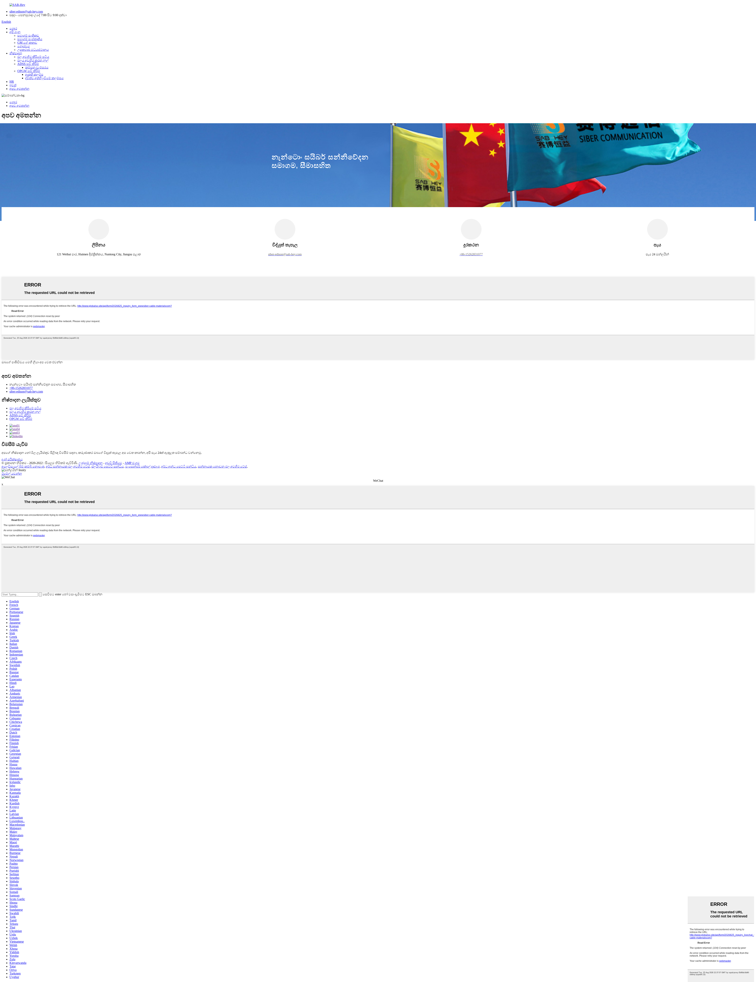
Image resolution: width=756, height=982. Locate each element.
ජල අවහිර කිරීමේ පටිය (33, 56)
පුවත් (12, 85)
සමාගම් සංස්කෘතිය (29, 39)
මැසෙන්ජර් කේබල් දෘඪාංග (142, 466)
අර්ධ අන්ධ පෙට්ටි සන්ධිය (178, 466)
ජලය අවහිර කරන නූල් (32, 60)
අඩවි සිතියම (113, 463)
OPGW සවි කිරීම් (28, 71)
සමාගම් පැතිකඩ (28, 35)
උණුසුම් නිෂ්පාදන (91, 463)
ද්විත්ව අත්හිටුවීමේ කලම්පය (44, 78)
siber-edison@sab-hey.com (26, 11)
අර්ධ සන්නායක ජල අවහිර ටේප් (68, 466)
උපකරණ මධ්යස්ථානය (33, 49)
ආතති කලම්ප (34, 74)
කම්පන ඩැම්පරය (36, 67)
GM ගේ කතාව (27, 42)
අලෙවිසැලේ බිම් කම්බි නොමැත (23, 466)
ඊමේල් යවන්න (12, 473)
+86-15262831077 (21, 388)
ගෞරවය (23, 46)
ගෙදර (13, 28)
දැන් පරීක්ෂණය (12, 459)
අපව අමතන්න (19, 88)
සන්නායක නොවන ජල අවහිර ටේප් (222, 466)
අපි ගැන (14, 32)
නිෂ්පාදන (15, 53)
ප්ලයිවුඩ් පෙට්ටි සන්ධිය (107, 466)
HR (11, 81)
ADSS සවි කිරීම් (28, 64)
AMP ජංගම (132, 463)
